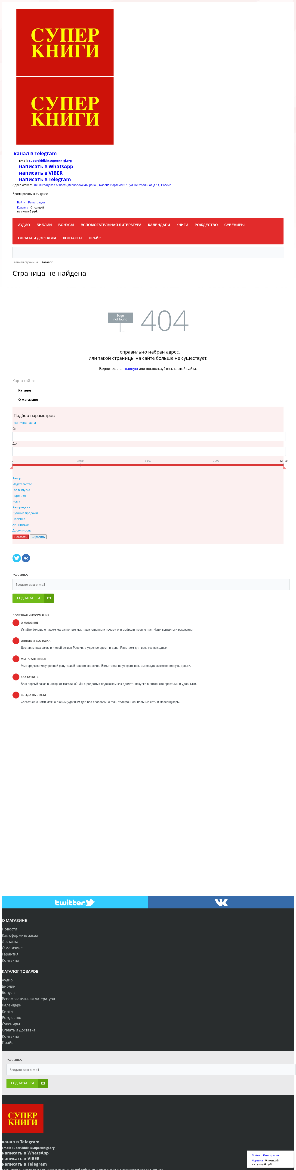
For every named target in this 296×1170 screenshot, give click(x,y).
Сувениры (11, 1023)
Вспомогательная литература (28, 998)
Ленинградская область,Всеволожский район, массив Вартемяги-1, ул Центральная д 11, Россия (102, 185)
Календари (12, 1005)
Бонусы (8, 992)
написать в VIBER (41, 173)
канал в (23, 153)
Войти (21, 202)
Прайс (7, 1042)
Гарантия (10, 954)
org (69, 160)
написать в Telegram (45, 179)
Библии (8, 986)
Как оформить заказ (20, 935)
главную (130, 368)
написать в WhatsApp (46, 166)
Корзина (22, 207)
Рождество (11, 1017)
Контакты (10, 960)
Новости (9, 929)
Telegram (45, 153)
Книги (7, 1011)
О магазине (12, 947)
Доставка (10, 941)
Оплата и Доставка (18, 1030)
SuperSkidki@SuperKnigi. (48, 160)
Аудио (7, 980)
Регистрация (36, 202)
